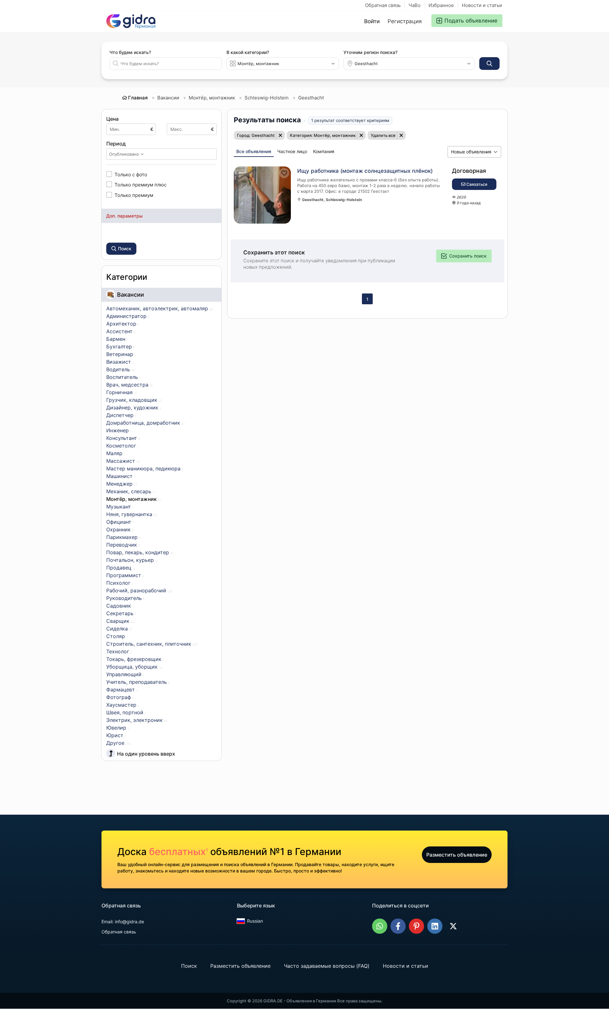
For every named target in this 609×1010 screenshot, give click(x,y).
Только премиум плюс (141, 184)
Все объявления (253, 151)
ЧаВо (415, 5)
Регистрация (405, 21)
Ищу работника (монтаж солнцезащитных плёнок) (365, 171)
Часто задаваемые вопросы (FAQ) (327, 966)
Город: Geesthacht (256, 135)
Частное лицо (292, 151)
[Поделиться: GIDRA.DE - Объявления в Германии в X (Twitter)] (453, 926)
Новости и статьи (482, 5)
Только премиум (134, 195)
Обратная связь (383, 5)
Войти (372, 21)
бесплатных (178, 851)
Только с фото (131, 174)
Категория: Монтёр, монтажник (323, 135)
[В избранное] (284, 173)
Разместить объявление (456, 855)
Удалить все (383, 135)
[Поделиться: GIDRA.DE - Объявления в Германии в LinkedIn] (434, 926)
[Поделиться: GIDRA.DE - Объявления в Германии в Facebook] (398, 926)
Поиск (189, 966)
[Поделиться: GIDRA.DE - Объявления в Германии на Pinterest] (416, 926)
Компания (323, 151)
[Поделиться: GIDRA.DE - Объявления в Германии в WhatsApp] (379, 926)
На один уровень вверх (146, 754)
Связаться (476, 184)
